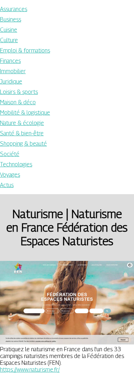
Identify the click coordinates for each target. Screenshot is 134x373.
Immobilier (13, 71)
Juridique (11, 81)
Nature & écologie (22, 123)
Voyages (10, 174)
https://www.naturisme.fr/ (30, 369)
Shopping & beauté (23, 143)
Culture (9, 40)
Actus (7, 185)
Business (10, 19)
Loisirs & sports (19, 92)
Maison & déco (18, 102)
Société (9, 154)
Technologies (16, 164)
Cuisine (8, 29)
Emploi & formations (25, 50)
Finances (10, 60)
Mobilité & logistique (25, 112)
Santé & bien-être (22, 133)
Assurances (13, 9)
